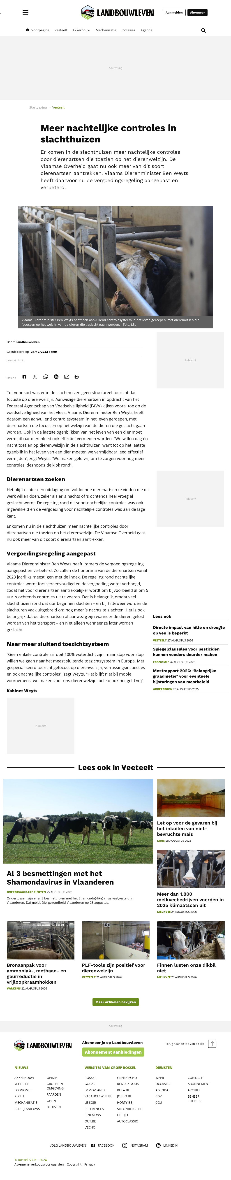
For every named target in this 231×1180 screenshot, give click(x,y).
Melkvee (164, 912)
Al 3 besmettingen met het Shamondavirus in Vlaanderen (60, 878)
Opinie (52, 1077)
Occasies (162, 1084)
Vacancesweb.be (98, 1096)
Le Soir (90, 1102)
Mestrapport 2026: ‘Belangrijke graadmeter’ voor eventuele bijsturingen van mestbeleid (184, 676)
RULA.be (123, 1090)
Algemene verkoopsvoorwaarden (39, 1164)
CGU (158, 1102)
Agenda (161, 1090)
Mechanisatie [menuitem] (106, 30)
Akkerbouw (162, 689)
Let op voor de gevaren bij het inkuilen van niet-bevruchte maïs (187, 828)
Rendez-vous (128, 1084)
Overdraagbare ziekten (26, 892)
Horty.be (124, 1102)
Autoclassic (127, 1121)
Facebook (106, 1145)
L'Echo (90, 1127)
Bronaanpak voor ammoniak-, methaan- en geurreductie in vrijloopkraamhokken (36, 973)
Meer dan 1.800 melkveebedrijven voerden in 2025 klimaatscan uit (190, 899)
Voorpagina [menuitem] (40, 30)
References (94, 1109)
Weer (159, 1077)
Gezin (51, 1101)
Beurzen (54, 1107)
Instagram (139, 1145)
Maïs (161, 841)
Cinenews (93, 1115)
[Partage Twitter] (35, 376)
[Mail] (67, 376)
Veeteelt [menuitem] (61, 30)
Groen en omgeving (55, 1086)
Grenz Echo (127, 1077)
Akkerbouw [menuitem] (81, 30)
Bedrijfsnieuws (27, 1109)
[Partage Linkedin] (56, 376)
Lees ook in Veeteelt (115, 767)
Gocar (90, 1084)
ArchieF (194, 1090)
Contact (195, 1077)
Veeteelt (160, 640)
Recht (19, 1096)
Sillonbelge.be (129, 1109)
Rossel (90, 1077)
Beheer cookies (194, 1098)
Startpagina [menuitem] (38, 107)
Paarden (54, 1094)
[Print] (77, 376)
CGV (158, 1096)
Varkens (14, 988)
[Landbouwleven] (117, 12)
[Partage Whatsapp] (46, 376)
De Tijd (122, 1115)
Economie (161, 662)
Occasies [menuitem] (128, 30)
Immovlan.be (95, 1090)
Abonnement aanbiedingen (113, 1052)
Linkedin (170, 1145)
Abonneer (197, 12)
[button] (25, 12)
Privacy (89, 1164)
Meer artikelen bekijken (115, 1002)
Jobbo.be (124, 1096)
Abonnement (199, 1084)
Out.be (90, 1121)
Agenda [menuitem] (146, 30)
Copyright (74, 1164)
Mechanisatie (25, 1102)
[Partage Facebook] (24, 376)
